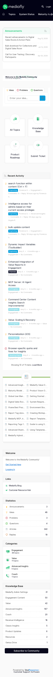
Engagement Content (26, 597)
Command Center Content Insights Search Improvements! (22, 302)
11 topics (15, 561)
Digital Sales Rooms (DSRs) (16, 402)
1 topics (15, 577)
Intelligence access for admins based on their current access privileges (21, 206)
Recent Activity (16, 175)
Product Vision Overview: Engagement (38, 390)
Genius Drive (26, 642)
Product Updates (26, 631)
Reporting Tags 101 (16, 424)
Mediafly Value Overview (38, 385)
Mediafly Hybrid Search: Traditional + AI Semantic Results (16, 435)
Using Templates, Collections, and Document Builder (38, 430)
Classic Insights (26, 626)
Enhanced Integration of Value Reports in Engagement (21, 264)
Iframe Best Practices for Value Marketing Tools (16, 407)
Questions (38, 90)
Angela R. (12, 220)
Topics (11, 14)
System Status (26, 14)
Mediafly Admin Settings (26, 592)
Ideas (11, 90)
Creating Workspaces (38, 413)
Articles (28, 529)
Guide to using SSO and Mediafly (38, 424)
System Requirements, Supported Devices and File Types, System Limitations (38, 402)
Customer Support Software (26, 672)
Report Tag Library (16, 413)
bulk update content (19, 227)
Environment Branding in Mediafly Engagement (38, 407)
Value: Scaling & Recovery (21, 319)
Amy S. (21, 251)
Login (48, 6)
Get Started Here (13, 464)
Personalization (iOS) (19, 334)
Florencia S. (23, 190)
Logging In (10, 469)
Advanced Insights (20, 566)
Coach (15, 574)
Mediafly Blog (15, 485)
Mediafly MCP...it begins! (16, 418)
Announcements (28, 506)
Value (14, 558)
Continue (42, 98)
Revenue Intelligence (26, 620)
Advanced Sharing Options (16, 430)
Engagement (17, 550)
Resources (26, 637)
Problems (24, 90)
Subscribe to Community (26, 650)
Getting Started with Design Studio (38, 396)
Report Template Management (38, 418)
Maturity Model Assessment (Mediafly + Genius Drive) (16, 390)
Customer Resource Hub (20, 490)
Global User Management (16, 396)
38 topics (15, 553)
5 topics (15, 569)
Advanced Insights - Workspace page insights (16, 385)
